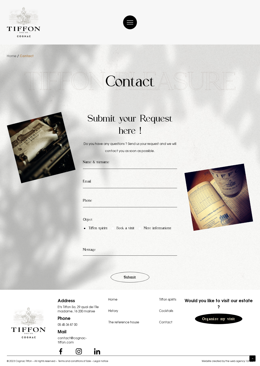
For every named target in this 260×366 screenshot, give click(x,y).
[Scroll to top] (252, 358)
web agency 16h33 (241, 361)
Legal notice (100, 361)
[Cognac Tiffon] (23, 22)
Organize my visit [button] (218, 319)
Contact (165, 322)
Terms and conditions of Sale (74, 361)
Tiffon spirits (167, 299)
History (113, 310)
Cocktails (166, 310)
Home (11, 55)
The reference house (123, 322)
